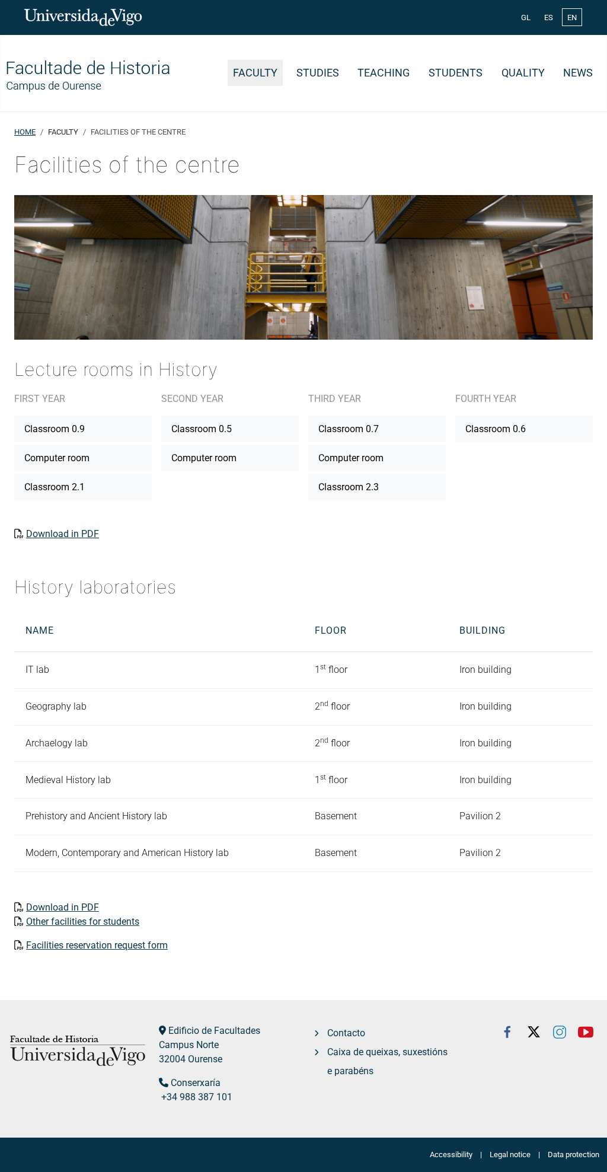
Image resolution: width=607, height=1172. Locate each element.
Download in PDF (62, 533)
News (578, 73)
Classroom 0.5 (201, 429)
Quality (523, 73)
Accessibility (451, 1154)
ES (548, 17)
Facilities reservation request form (97, 945)
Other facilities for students (82, 921)
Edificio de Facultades (214, 1030)
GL (526, 17)
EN (572, 17)
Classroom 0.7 (348, 429)
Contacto (346, 1033)
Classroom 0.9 (54, 429)
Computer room (57, 458)
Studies (317, 73)
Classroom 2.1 (54, 487)
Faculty (255, 73)
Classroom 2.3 (348, 487)
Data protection (573, 1154)
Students (456, 73)
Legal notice (510, 1154)
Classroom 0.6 (495, 429)
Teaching (383, 73)
